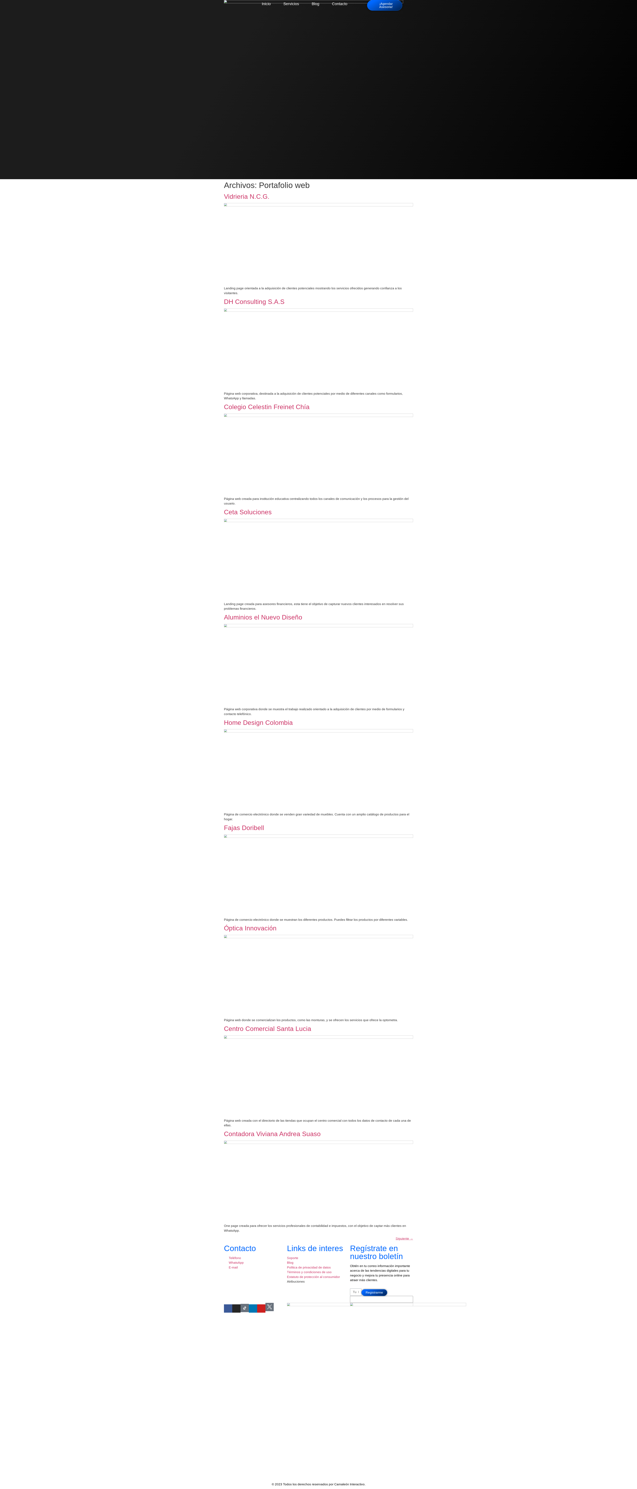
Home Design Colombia (258, 722)
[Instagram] (236, 1308)
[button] (407, 3)
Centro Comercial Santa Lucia (267, 1028)
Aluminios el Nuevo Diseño (263, 617)
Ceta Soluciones (248, 512)
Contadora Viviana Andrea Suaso (272, 1133)
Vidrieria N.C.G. (246, 196)
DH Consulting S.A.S (254, 301)
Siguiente (404, 1238)
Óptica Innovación (250, 928)
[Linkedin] (253, 1308)
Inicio (266, 4)
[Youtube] (261, 1308)
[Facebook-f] (228, 1308)
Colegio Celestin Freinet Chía (267, 406)
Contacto (339, 4)
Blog (315, 4)
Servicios (291, 4)
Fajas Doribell (244, 827)
